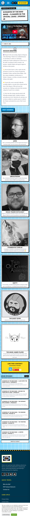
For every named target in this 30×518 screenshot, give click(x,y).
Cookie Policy (5, 501)
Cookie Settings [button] (6, 514)
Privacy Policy (5, 499)
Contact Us (5, 489)
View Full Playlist (15, 441)
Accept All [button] (14, 514)
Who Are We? (6, 484)
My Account (23, 3)
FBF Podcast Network (8, 487)
